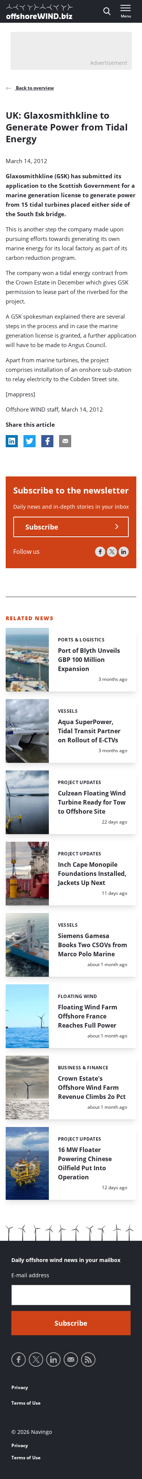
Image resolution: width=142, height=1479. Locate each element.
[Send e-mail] (71, 1359)
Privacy (19, 1387)
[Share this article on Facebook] (47, 441)
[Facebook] (100, 552)
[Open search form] (106, 11)
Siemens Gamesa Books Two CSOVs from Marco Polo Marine (92, 945)
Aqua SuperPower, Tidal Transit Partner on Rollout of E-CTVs (89, 731)
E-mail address (30, 1275)
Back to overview (34, 88)
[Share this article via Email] (65, 441)
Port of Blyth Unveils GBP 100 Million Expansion (89, 659)
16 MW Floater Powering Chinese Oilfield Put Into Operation (85, 1163)
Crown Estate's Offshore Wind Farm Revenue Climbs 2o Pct (92, 1087)
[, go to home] (39, 11)
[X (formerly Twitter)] (112, 552)
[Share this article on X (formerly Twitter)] (29, 441)
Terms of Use (26, 1403)
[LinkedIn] (124, 552)
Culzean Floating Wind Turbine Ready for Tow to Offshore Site (92, 802)
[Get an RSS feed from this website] (88, 1359)
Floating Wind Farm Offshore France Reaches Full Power (87, 1016)
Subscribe (41, 526)
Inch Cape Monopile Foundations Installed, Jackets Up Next (92, 873)
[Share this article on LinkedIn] (12, 441)
